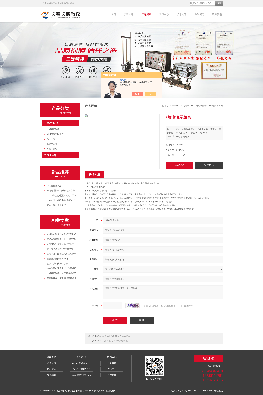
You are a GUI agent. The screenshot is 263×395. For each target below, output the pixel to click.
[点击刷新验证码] (132, 305)
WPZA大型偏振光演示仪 (82, 375)
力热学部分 (52, 149)
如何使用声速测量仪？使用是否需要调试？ (67, 268)
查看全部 (51, 155)
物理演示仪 (53, 123)
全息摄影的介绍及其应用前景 (60, 244)
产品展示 (146, 14)
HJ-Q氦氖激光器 (54, 186)
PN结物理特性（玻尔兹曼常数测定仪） (65, 190)
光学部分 (51, 139)
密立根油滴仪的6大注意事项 (60, 249)
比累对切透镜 (53, 129)
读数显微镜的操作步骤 (57, 263)
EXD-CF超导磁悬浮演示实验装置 (112, 341)
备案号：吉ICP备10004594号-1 (185, 391)
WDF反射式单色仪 (82, 369)
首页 (113, 14)
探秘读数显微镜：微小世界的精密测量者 (66, 239)
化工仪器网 (110, 391)
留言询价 (209, 165)
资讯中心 (164, 14)
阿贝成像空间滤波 (55, 134)
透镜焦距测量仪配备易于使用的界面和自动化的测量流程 (73, 234)
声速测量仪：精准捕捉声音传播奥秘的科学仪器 (69, 278)
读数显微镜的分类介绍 (57, 259)
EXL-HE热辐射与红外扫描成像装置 (113, 336)
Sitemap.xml (207, 391)
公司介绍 (129, 14)
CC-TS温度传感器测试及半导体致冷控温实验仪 (69, 195)
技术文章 (182, 14)
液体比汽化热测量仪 (56, 205)
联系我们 (217, 14)
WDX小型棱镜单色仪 (82, 363)
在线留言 (199, 14)
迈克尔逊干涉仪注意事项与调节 (61, 254)
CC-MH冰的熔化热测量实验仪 (61, 200)
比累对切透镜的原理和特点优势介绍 (64, 273)
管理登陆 (218, 391)
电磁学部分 (52, 144)
